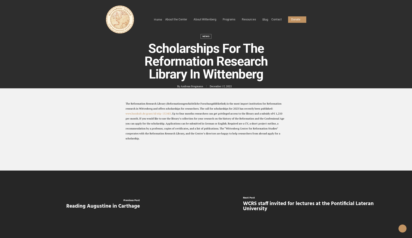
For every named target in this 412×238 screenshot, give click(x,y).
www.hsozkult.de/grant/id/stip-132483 (148, 113)
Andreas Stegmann (192, 86)
